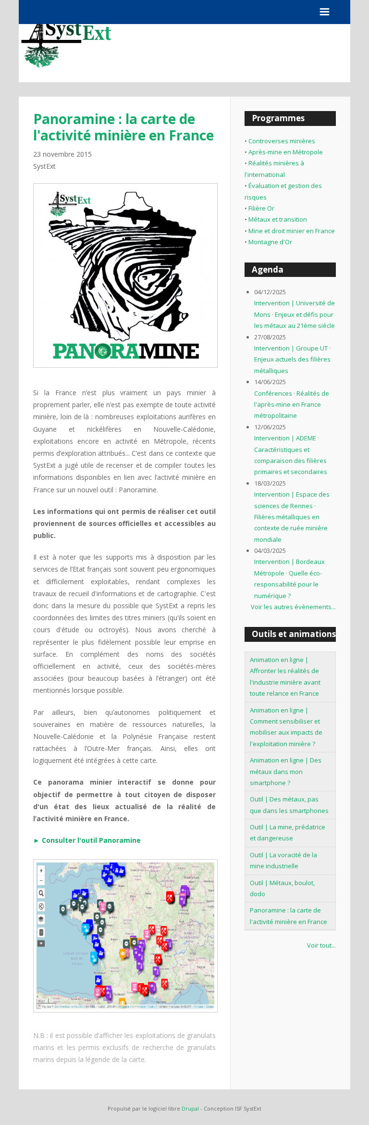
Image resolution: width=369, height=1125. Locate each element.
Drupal (190, 1108)
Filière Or (261, 208)
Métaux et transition (277, 219)
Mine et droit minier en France (291, 230)
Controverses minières (281, 141)
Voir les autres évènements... (293, 606)
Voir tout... (321, 945)
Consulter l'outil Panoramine (91, 840)
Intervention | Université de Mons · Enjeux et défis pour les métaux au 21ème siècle (294, 314)
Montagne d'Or (270, 242)
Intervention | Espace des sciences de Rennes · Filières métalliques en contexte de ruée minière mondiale (292, 517)
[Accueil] (67, 79)
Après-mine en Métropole (285, 152)
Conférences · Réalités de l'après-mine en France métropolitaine (291, 404)
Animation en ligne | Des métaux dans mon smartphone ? (285, 771)
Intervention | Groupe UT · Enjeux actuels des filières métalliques (292, 359)
